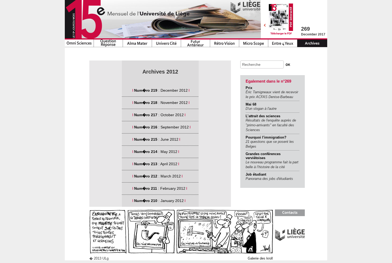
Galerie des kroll (260, 258)
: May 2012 (156, 151)
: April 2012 (156, 164)
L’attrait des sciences (263, 116)
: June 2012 (156, 139)
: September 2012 (162, 127)
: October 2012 (159, 115)
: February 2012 (160, 188)
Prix (249, 88)
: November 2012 (161, 102)
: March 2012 (158, 176)
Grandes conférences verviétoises (263, 156)
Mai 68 (251, 104)
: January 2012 (159, 201)
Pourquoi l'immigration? (266, 137)
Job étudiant (256, 174)
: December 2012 (161, 90)
